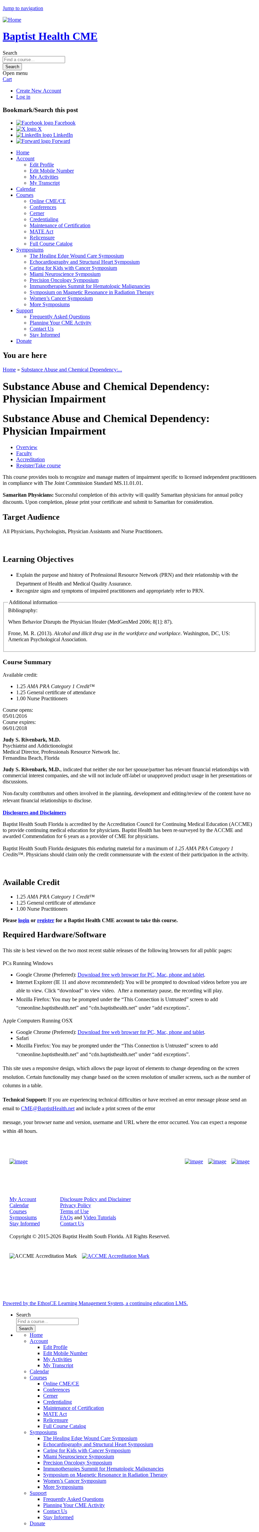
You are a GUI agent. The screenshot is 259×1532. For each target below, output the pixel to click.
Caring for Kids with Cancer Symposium (73, 268)
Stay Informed (45, 335)
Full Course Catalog (51, 243)
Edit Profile (42, 164)
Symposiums (30, 250)
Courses (24, 195)
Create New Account (38, 91)
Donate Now (108, 1161)
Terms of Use (74, 1211)
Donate (24, 341)
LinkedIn (62, 135)
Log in (23, 97)
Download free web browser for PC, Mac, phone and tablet (141, 975)
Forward (60, 141)
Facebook (64, 123)
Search (10, 53)
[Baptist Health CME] (18, 1162)
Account (25, 158)
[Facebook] (194, 1162)
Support (24, 310)
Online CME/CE (48, 201)
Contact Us (42, 329)
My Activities (44, 177)
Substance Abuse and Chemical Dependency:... (71, 369)
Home (22, 152)
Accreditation (30, 459)
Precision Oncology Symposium (64, 280)
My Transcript (45, 183)
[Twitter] (217, 1162)
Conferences (43, 207)
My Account (22, 1199)
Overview (26, 447)
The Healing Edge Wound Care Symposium (77, 256)
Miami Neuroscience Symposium (65, 274)
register (45, 920)
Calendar (25, 189)
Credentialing (44, 219)
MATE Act (41, 231)
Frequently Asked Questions (60, 316)
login (23, 920)
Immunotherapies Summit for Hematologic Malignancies (90, 286)
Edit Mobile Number (52, 171)
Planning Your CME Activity (60, 323)
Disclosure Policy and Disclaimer (95, 1199)
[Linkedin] (240, 1162)
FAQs (66, 1217)
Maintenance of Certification (60, 225)
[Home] (12, 20)
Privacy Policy (75, 1205)
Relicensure (42, 237)
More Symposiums (50, 304)
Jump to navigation (23, 8)
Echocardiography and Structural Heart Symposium (85, 262)
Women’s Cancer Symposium (61, 298)
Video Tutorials (99, 1217)
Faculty (24, 453)
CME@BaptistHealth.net (48, 1108)
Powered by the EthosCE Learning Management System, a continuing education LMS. (95, 1303)
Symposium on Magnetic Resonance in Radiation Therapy (92, 292)
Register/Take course (38, 465)
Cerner (37, 213)
